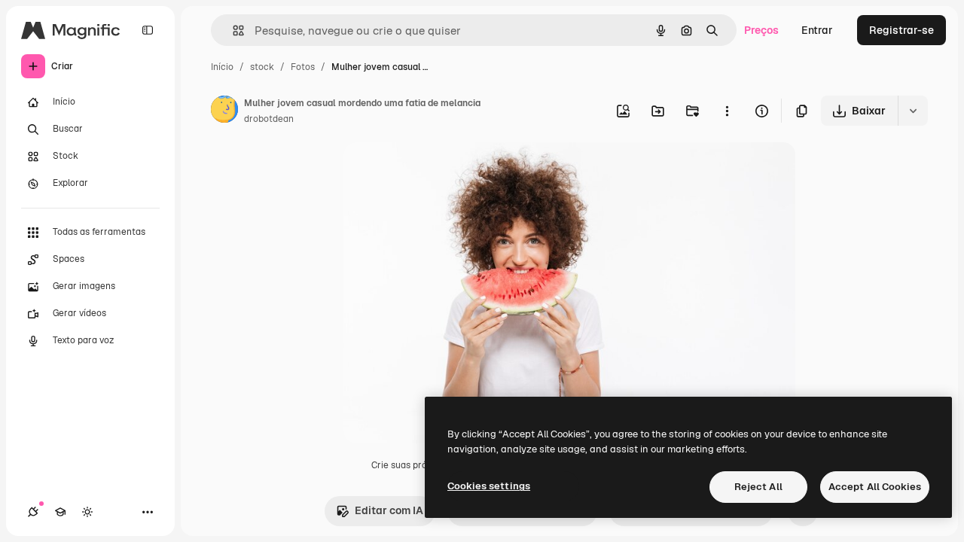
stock (262, 67)
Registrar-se (901, 30)
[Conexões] (33, 512)
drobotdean (269, 119)
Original (440, 171)
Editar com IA (389, 510)
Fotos (303, 67)
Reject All (758, 486)
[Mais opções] (727, 111)
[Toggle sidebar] (148, 30)
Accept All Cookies (874, 486)
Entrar (817, 30)
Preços (761, 30)
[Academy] (60, 512)
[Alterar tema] (87, 512)
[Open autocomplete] (232, 30)
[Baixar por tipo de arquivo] (913, 111)
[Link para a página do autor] (224, 111)
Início (222, 67)
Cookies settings (488, 486)
